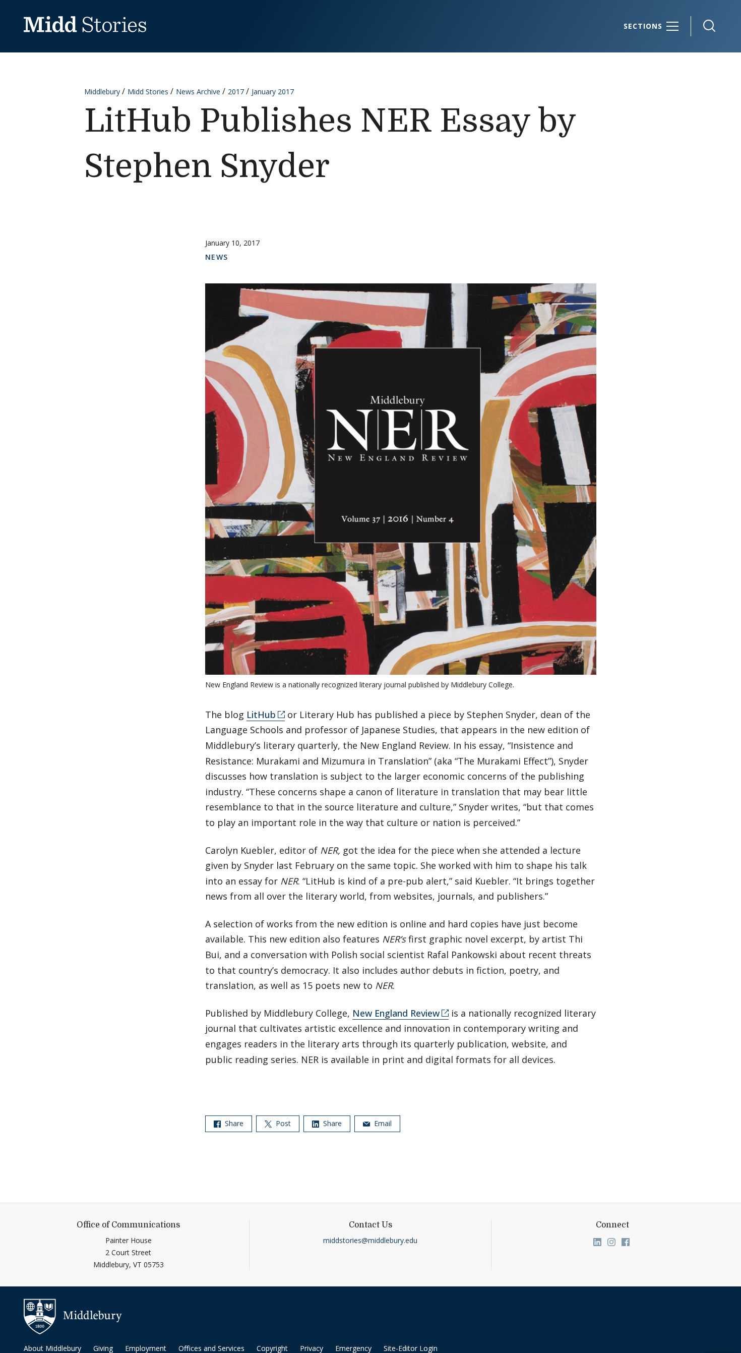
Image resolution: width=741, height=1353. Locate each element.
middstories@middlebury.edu (370, 1240)
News (216, 257)
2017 (236, 91)
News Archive (198, 91)
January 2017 (273, 91)
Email (382, 1123)
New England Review (396, 1013)
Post (282, 1123)
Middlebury (102, 91)
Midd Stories (148, 91)
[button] (704, 26)
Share (233, 1123)
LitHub (261, 715)
